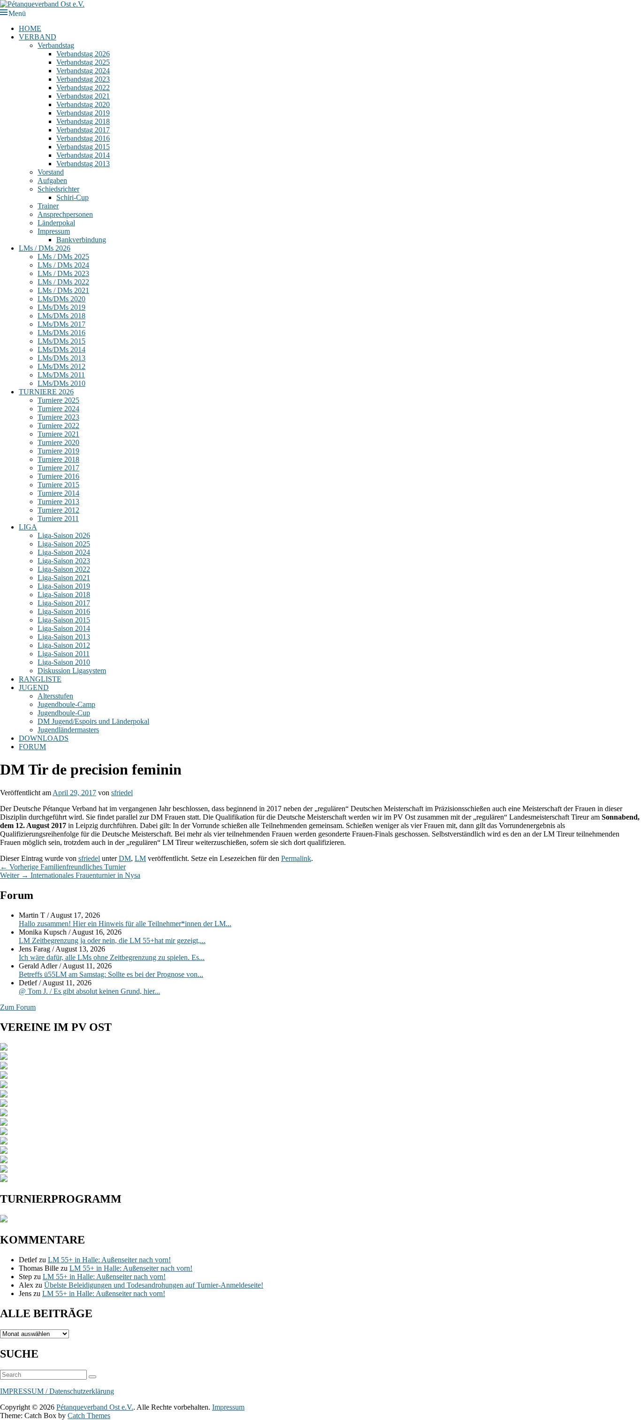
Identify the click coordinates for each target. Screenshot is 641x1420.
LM (140, 858)
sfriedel (122, 793)
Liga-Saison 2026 (64, 535)
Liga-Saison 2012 (64, 645)
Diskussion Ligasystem (72, 671)
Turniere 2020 (58, 442)
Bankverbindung (81, 240)
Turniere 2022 (58, 426)
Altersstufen (55, 696)
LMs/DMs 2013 (61, 358)
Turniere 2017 (58, 468)
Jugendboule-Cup (64, 713)
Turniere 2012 (58, 510)
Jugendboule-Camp (66, 704)
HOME (30, 28)
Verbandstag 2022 (83, 88)
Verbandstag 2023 (83, 79)
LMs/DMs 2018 (61, 316)
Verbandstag (56, 45)
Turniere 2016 (58, 476)
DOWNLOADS (44, 738)
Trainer (48, 206)
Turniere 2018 (58, 459)
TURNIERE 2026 (46, 392)
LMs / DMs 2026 (44, 248)
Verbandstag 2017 (83, 130)
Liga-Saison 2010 (64, 662)
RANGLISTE (40, 679)
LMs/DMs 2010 (61, 383)
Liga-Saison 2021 (64, 578)
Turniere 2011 (58, 518)
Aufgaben (52, 180)
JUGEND (34, 687)
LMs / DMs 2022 (63, 282)
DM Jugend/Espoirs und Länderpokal (93, 721)
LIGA (28, 527)
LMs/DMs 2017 (61, 324)
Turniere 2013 (58, 502)
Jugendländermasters (68, 730)
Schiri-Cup (72, 197)
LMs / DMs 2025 (63, 257)
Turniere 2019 (58, 451)
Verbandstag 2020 (83, 104)
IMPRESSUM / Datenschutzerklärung (57, 1391)
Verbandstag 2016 (83, 138)
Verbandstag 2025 (83, 62)
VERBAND (37, 37)
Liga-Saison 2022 (64, 569)
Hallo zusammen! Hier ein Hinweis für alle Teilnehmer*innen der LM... (125, 924)
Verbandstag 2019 (83, 113)
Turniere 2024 (58, 409)
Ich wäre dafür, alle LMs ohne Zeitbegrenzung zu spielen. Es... (112, 957)
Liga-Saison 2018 (64, 595)
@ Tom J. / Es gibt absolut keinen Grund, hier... (89, 991)
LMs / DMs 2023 (63, 273)
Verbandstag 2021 (83, 96)
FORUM (32, 747)
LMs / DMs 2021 (63, 290)
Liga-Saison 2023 (64, 561)
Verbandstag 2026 (83, 54)
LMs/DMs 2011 (61, 375)
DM (125, 858)
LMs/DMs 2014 (61, 349)
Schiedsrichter (58, 189)
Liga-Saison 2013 (64, 637)
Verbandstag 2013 (83, 164)
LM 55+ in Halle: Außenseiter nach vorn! (109, 1260)
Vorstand (51, 172)
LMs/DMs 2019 (61, 307)
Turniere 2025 (58, 400)
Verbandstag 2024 (83, 71)
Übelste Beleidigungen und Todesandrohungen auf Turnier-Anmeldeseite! (153, 1285)
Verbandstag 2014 (83, 155)
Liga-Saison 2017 (64, 603)
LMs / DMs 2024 (63, 265)
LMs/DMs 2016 (61, 333)
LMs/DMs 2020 (61, 299)
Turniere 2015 (58, 485)
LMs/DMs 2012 (61, 366)
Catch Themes (89, 1416)
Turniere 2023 (58, 417)
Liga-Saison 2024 (64, 552)
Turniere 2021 (58, 434)
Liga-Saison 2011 (64, 654)
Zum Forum (18, 1007)
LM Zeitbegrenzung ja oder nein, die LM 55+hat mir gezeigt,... (112, 940)
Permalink (296, 858)
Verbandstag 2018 (83, 121)
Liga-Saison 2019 (64, 586)
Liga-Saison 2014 (64, 628)
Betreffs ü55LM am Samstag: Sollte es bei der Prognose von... (111, 974)
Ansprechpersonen (65, 214)
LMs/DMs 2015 (61, 341)
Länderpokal (56, 223)
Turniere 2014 (58, 493)
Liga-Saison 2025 (64, 544)
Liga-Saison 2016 (64, 611)
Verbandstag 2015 (83, 147)
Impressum (54, 231)
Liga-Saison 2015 (64, 620)
